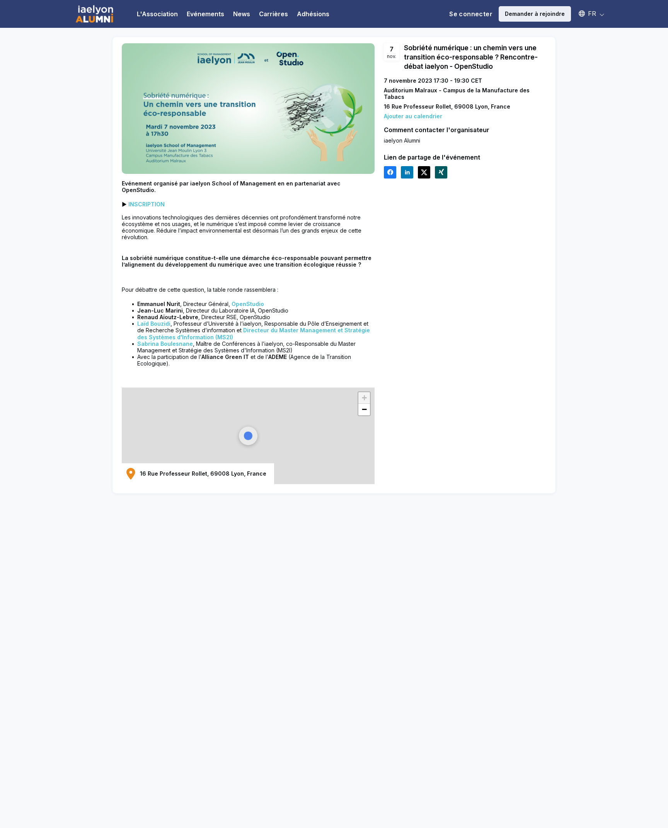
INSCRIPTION (146, 204)
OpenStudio (248, 304)
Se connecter (470, 14)
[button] (588, 13)
